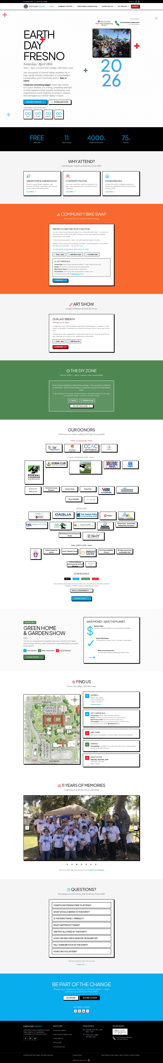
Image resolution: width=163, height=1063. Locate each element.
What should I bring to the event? (71, 912)
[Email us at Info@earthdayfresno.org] (35, 1038)
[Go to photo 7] (96, 864)
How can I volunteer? (65, 951)
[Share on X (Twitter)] (79, 1011)
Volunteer (70, 998)
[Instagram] (139, 1)
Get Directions (95, 704)
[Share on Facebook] (75, 1011)
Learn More (59, 280)
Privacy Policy (77, 1055)
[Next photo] (136, 828)
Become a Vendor (33, 102)
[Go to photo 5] (86, 864)
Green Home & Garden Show (87, 6)
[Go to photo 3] (77, 864)
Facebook (90, 870)
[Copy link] (87, 1011)
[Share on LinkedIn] (83, 1011)
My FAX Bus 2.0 (76, 274)
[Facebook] (136, 1)
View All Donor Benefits (80, 590)
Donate (135, 6)
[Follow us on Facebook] (25, 1038)
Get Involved (122, 6)
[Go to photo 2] (72, 864)
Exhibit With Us (107, 6)
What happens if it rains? (66, 925)
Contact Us (80, 964)
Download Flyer (61, 102)
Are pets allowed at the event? (70, 931)
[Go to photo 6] (91, 864)
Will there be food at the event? (70, 945)
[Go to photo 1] (67, 864)
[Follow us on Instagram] (30, 1038)
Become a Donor (80, 598)
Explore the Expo (32, 657)
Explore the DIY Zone (80, 406)
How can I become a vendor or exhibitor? (75, 938)
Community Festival (65, 6)
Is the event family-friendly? (68, 918)
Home (51, 6)
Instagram (100, 870)
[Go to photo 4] (81, 864)
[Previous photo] (27, 828)
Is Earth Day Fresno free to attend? (72, 905)
